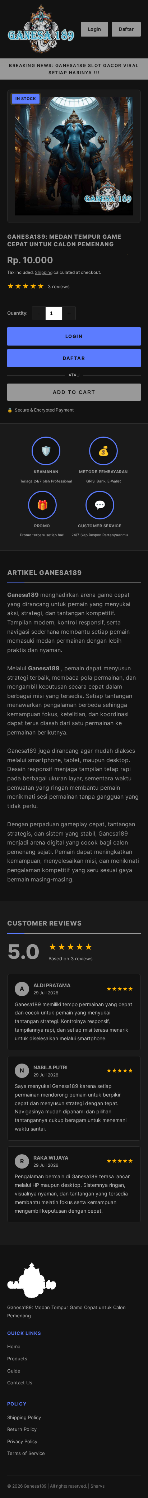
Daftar (126, 29)
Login (94, 29)
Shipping (43, 272)
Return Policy (22, 1429)
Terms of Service (26, 1453)
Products (17, 1358)
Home (13, 1346)
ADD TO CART (74, 392)
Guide (13, 1371)
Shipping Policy (24, 1417)
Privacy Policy (22, 1441)
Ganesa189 (23, 594)
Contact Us (19, 1382)
